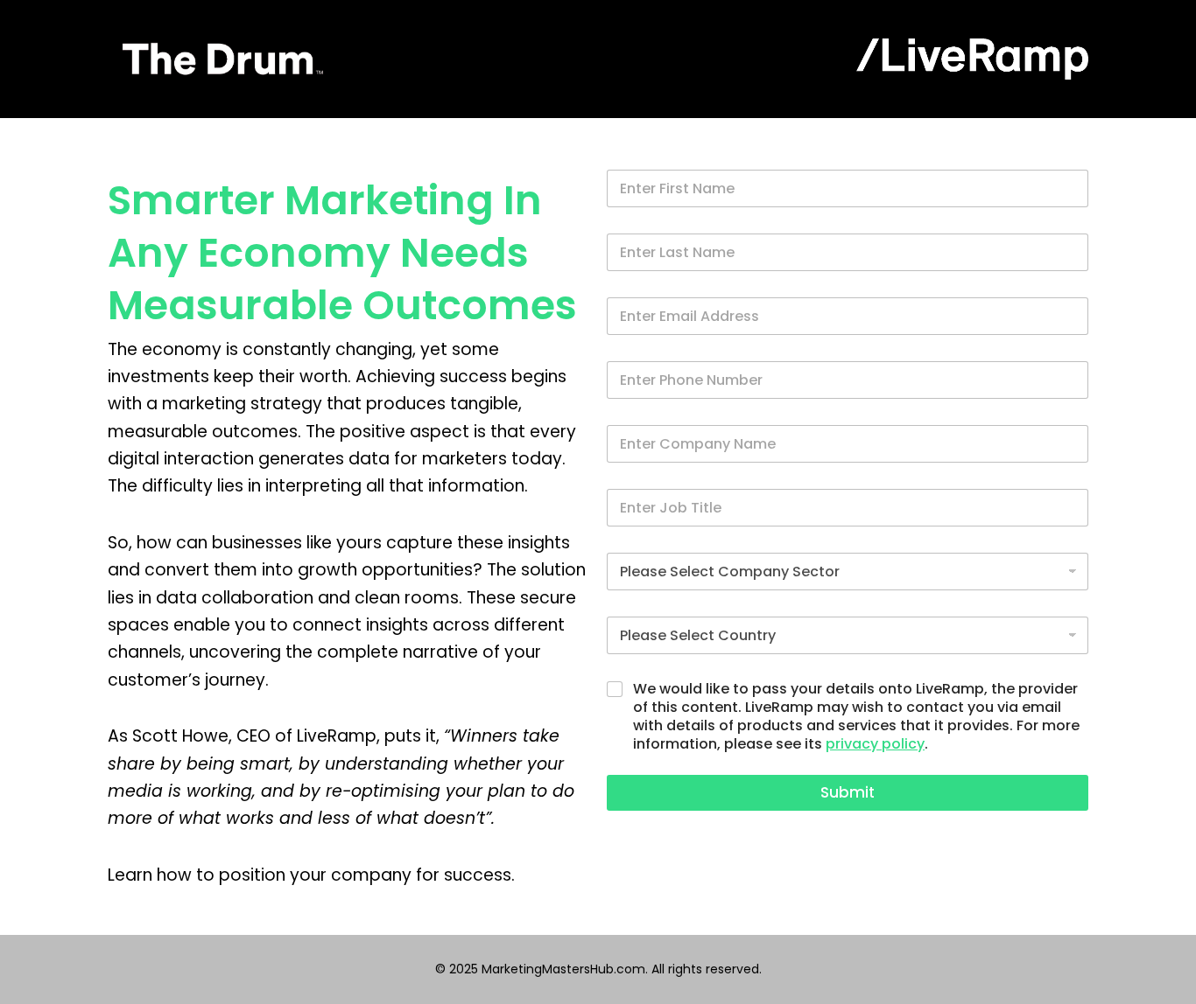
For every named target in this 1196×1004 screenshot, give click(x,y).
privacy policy (875, 744)
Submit (847, 792)
